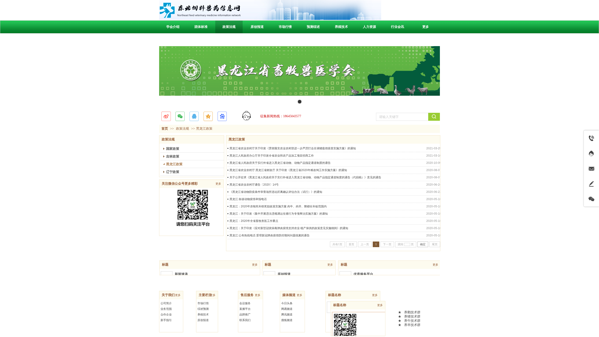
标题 (165, 264)
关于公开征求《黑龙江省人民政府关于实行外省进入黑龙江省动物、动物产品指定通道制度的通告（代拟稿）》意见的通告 (305, 177)
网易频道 (286, 309)
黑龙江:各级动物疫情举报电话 (248, 199)
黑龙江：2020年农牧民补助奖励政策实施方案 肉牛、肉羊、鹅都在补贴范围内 (278, 206)
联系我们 (245, 320)
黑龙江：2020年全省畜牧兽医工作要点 (254, 221)
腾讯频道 (286, 314)
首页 (164, 128)
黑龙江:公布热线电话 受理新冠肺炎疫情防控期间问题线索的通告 (270, 235)
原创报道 (203, 320)
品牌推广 (245, 314)
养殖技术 (203, 314)
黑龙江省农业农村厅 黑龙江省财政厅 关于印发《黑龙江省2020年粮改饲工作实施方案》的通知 (288, 170)
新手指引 (166, 320)
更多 (255, 264)
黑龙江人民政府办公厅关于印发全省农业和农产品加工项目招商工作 (272, 155)
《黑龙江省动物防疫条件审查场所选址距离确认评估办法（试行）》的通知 (276, 192)
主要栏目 (205, 295)
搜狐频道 (286, 320)
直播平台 (245, 309)
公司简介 (166, 303)
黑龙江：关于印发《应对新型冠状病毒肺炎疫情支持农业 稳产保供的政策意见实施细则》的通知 (289, 228)
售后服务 (247, 295)
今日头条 (286, 303)
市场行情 (203, 303)
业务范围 (166, 309)
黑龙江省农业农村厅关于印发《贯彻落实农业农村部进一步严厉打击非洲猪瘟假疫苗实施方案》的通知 (293, 148)
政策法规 (182, 128)
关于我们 (168, 295)
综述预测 (203, 309)
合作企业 (166, 314)
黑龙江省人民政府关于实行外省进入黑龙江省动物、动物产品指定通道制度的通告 (280, 163)
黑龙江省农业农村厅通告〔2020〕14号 (254, 184)
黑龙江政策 (204, 128)
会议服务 (245, 303)
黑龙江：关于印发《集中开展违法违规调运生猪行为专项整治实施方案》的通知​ (279, 213)
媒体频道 (289, 295)
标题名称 (334, 295)
